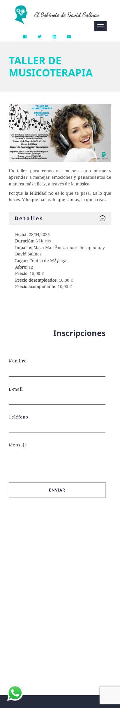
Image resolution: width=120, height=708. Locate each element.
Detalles (29, 218)
